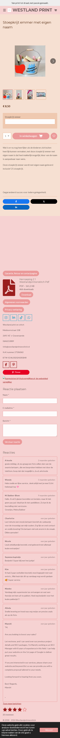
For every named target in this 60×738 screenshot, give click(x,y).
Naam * (6, 395)
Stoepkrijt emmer (13, 117)
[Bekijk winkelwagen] (55, 10)
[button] (8, 95)
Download (26, 294)
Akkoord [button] (48, 730)
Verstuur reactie (12, 442)
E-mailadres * (8, 408)
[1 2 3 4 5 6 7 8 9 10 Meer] (7, 136)
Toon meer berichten (12, 703)
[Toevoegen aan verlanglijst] (54, 136)
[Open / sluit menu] (4, 10)
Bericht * (7, 421)
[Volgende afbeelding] (53, 61)
